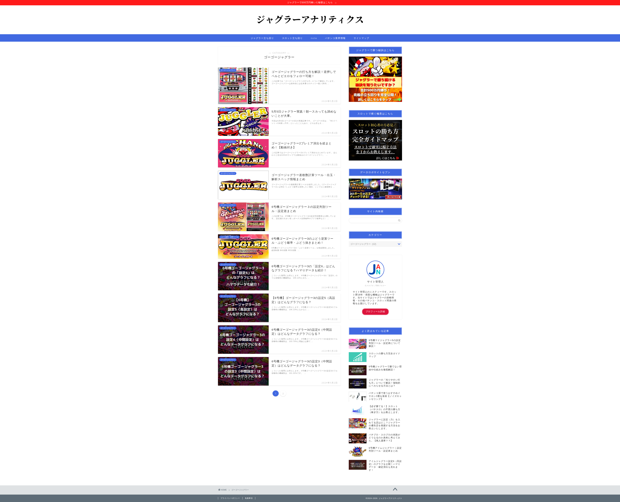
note (314, 38)
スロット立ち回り (292, 38)
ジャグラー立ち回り (262, 38)
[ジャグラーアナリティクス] (310, 33)
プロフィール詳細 (375, 311)
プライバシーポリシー (230, 498)
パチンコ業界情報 (335, 38)
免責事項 (249, 498)
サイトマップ (361, 38)
